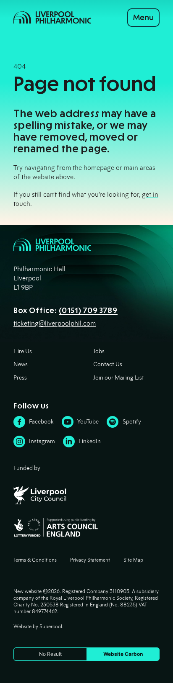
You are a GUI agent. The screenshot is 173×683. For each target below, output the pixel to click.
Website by (37, 626)
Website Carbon (123, 654)
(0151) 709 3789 (88, 310)
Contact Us (107, 364)
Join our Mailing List (118, 377)
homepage (99, 168)
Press (20, 377)
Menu (143, 17)
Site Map (133, 560)
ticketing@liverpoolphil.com (54, 323)
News (20, 364)
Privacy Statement (90, 560)
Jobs (99, 351)
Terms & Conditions (35, 560)
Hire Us (22, 351)
